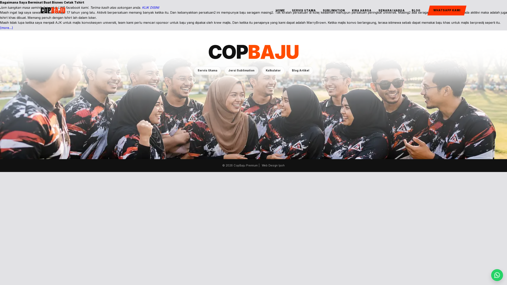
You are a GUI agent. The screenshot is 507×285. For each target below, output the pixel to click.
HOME (280, 10)
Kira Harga (362, 10)
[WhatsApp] (497, 275)
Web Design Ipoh (273, 165)
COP (53, 10)
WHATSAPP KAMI (446, 10)
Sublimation (334, 10)
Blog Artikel (300, 70)
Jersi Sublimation (241, 70)
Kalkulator (273, 70)
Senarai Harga (391, 10)
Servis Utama (304, 10)
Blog (416, 10)
